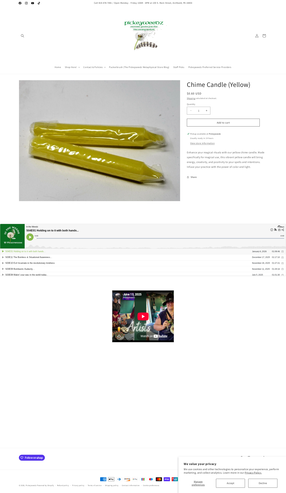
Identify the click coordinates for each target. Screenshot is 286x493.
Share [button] (194, 176)
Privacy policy (78, 485)
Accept (230, 483)
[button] (22, 35)
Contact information (131, 485)
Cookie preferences (151, 485)
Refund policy (63, 485)
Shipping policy (112, 485)
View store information (202, 143)
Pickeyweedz (31, 485)
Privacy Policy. (253, 472)
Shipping (191, 98)
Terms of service (95, 485)
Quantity (191, 104)
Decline (263, 483)
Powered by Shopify (45, 485)
